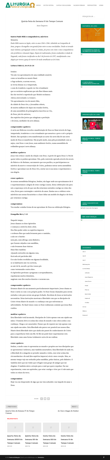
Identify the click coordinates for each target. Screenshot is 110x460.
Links (101, 5)
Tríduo (87, 302)
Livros (84, 307)
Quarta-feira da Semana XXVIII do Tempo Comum (14, 439)
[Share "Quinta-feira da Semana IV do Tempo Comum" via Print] (48, 398)
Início (38, 5)
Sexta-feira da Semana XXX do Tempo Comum (49, 439)
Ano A (84, 251)
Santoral (87, 298)
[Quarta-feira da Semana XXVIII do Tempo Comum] (15, 427)
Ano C (84, 260)
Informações (86, 264)
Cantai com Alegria (63, 5)
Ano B (84, 256)
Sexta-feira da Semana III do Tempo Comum (67, 439)
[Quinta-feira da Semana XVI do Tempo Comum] (33, 427)
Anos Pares (88, 281)
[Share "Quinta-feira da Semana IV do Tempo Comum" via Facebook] (41, 398)
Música (84, 311)
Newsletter (92, 5)
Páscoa (87, 290)
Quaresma (88, 294)
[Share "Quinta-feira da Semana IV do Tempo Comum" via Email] (45, 398)
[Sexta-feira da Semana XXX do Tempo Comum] (51, 427)
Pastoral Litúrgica (14, 457)
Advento (87, 273)
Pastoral (84, 315)
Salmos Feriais (79, 5)
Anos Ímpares (42, 26)
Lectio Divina (48, 5)
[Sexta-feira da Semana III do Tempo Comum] (69, 427)
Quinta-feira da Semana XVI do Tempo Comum (31, 439)
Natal (86, 285)
